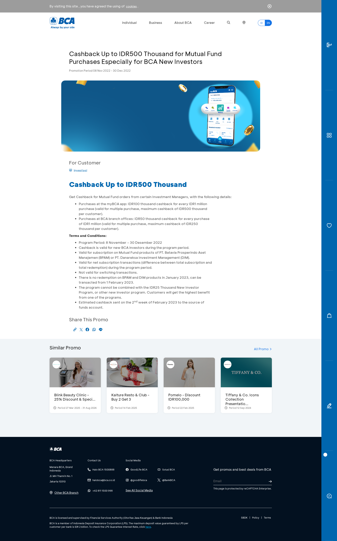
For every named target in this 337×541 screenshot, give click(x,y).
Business (155, 23)
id (261, 22)
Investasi (80, 170)
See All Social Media (139, 490)
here (148, 526)
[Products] (329, 135)
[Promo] (329, 315)
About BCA (183, 23)
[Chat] (329, 496)
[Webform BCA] (329, 406)
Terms (267, 517)
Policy (255, 517)
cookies (131, 6)
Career (209, 23)
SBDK (244, 517)
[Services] (329, 225)
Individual (129, 23)
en (268, 22)
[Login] (329, 45)
